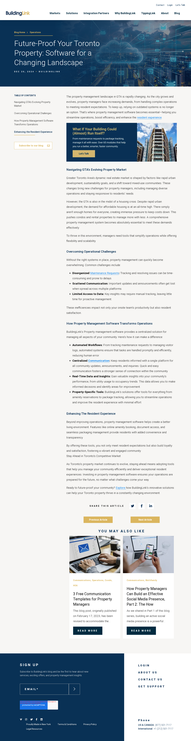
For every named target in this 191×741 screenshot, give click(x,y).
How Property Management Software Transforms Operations (33, 122)
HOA (75, 585)
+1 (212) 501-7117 (163, 728)
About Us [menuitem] (147, 672)
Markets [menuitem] (55, 13)
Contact (160, 5)
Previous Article (98, 519)
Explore (121, 487)
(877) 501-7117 (163, 725)
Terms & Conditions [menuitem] (67, 724)
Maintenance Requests (104, 273)
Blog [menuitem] (177, 13)
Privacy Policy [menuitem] (90, 724)
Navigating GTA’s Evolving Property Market (32, 104)
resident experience (149, 117)
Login (170, 5)
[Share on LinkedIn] (151, 506)
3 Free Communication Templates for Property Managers (92, 599)
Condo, (108, 580)
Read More (88, 630)
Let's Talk (180, 5)
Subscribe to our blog (31, 145)
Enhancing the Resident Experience (33, 131)
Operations (35, 32)
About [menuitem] (165, 13)
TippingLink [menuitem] (148, 13)
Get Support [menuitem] (151, 686)
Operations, (98, 580)
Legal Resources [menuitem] (34, 729)
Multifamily (151, 580)
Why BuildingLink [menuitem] (125, 13)
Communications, (82, 580)
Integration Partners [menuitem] (96, 13)
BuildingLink (49, 72)
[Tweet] (132, 506)
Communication (98, 360)
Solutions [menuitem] (72, 13)
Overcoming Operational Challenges (32, 113)
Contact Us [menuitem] (150, 679)
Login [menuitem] (144, 665)
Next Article (145, 519)
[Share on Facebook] (141, 506)
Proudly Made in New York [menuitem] (38, 724)
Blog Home (19, 32)
